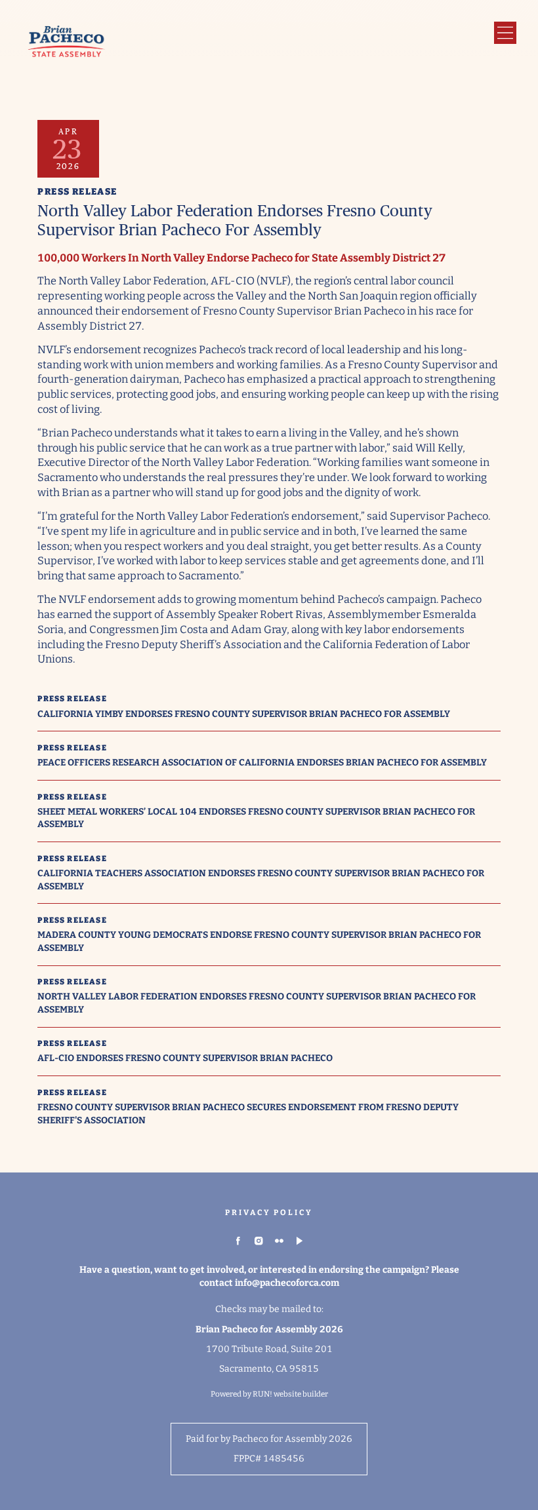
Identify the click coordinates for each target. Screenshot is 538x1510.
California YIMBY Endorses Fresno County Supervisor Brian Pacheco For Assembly (243, 714)
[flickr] (279, 1241)
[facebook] (238, 1241)
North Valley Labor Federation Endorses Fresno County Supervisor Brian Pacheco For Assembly (256, 1003)
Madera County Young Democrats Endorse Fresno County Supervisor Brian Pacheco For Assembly (259, 941)
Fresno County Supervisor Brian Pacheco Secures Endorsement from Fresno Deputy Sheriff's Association (248, 1113)
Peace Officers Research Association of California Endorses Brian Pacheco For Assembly (262, 762)
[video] (300, 1241)
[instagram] (258, 1241)
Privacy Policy (269, 1212)
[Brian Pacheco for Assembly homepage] (66, 43)
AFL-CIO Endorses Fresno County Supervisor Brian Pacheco (185, 1058)
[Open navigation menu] (505, 33)
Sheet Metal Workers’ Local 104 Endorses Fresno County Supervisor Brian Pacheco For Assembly (256, 818)
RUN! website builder (290, 1394)
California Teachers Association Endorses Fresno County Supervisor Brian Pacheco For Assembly (260, 879)
